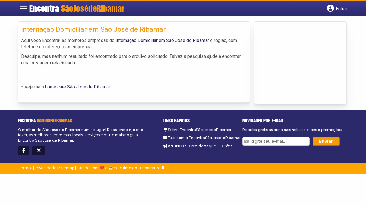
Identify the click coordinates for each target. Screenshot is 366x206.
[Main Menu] (23, 8)
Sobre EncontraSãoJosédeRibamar (200, 130)
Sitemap (66, 168)
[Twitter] (38, 151)
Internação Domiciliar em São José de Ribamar (162, 40)
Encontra (76, 8)
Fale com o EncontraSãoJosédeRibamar (204, 138)
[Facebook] (23, 151)
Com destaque (202, 146)
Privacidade (46, 168)
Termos (25, 168)
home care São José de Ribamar (77, 87)
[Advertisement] (300, 63)
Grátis (227, 146)
